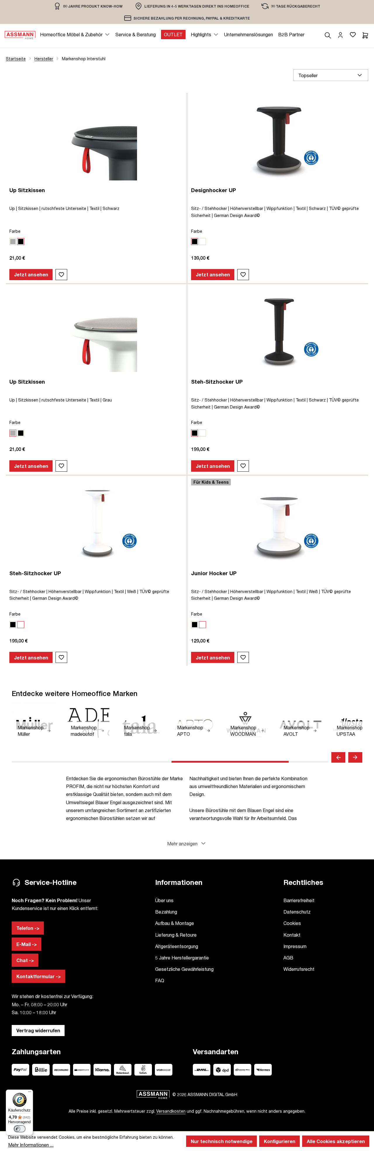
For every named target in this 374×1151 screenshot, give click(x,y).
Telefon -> (27, 928)
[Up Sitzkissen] (96, 139)
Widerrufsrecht (298, 969)
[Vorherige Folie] (338, 757)
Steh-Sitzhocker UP (217, 381)
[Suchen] (328, 34)
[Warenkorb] (365, 34)
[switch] (19, 1128)
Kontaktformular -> (38, 976)
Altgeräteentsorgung (176, 946)
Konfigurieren (279, 1141)
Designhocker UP (213, 190)
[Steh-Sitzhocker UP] (278, 331)
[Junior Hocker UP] (278, 522)
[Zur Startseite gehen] (20, 34)
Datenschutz (297, 911)
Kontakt (291, 935)
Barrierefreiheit (298, 900)
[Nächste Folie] (355, 757)
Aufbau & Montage (174, 923)
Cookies (292, 923)
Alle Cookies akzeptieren (336, 1141)
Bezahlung (166, 911)
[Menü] (29, 1093)
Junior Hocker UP (214, 573)
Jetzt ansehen (31, 274)
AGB (288, 957)
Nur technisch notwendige (221, 1141)
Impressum (295, 946)
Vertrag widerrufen (38, 1030)
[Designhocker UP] (278, 139)
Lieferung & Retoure (176, 935)
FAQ (159, 980)
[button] (187, 843)
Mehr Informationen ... (30, 1144)
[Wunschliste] (352, 34)
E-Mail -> (26, 944)
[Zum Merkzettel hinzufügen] (61, 274)
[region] (88, 6)
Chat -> (25, 960)
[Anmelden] (340, 34)
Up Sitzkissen (27, 190)
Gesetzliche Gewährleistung (184, 969)
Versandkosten (171, 1111)
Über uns (164, 900)
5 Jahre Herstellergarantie (182, 957)
